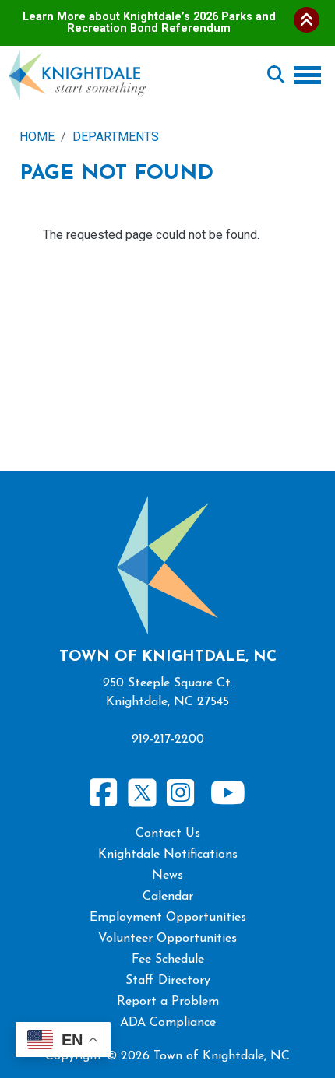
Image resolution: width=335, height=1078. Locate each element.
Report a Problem (168, 1001)
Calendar (168, 896)
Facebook (103, 793)
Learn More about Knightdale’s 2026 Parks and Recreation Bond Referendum (149, 22)
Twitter (142, 790)
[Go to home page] (77, 58)
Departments (115, 136)
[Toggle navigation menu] (310, 75)
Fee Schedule (168, 959)
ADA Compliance (168, 1023)
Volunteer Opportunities (167, 938)
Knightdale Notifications (168, 854)
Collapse (306, 20)
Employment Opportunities (168, 917)
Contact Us (168, 833)
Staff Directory (167, 980)
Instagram (181, 793)
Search (275, 75)
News (167, 875)
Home (37, 136)
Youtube (227, 793)
